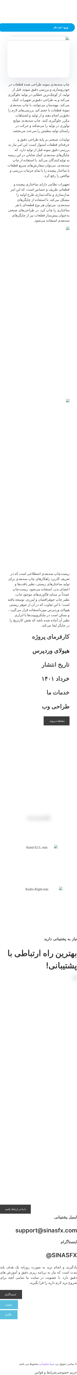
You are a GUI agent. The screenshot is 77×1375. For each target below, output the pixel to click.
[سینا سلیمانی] (71, 9)
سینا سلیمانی (47, 1364)
